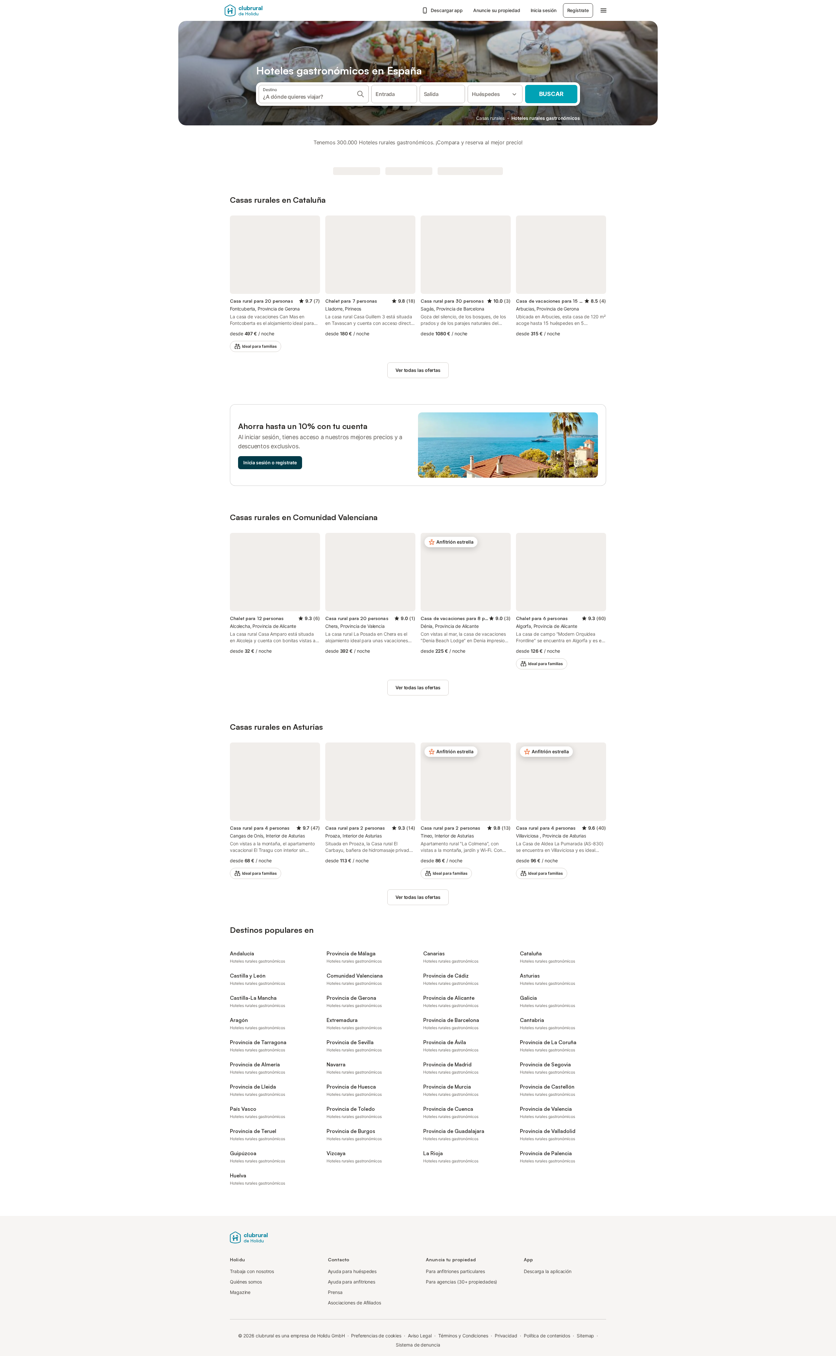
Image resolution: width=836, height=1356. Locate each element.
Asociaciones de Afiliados (354, 1302)
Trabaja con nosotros (252, 1271)
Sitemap (585, 1335)
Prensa (335, 1292)
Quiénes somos (246, 1281)
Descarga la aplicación (547, 1271)
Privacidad (506, 1335)
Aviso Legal (420, 1335)
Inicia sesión (543, 10)
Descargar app (447, 10)
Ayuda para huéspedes (352, 1271)
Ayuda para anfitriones (351, 1281)
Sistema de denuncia (418, 1345)
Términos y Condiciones (463, 1335)
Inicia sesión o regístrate (270, 462)
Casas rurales (490, 118)
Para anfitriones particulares (455, 1271)
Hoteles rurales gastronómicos (545, 118)
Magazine (240, 1292)
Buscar (551, 93)
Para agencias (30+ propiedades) (461, 1281)
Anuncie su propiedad (496, 10)
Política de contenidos (547, 1335)
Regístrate (578, 10)
